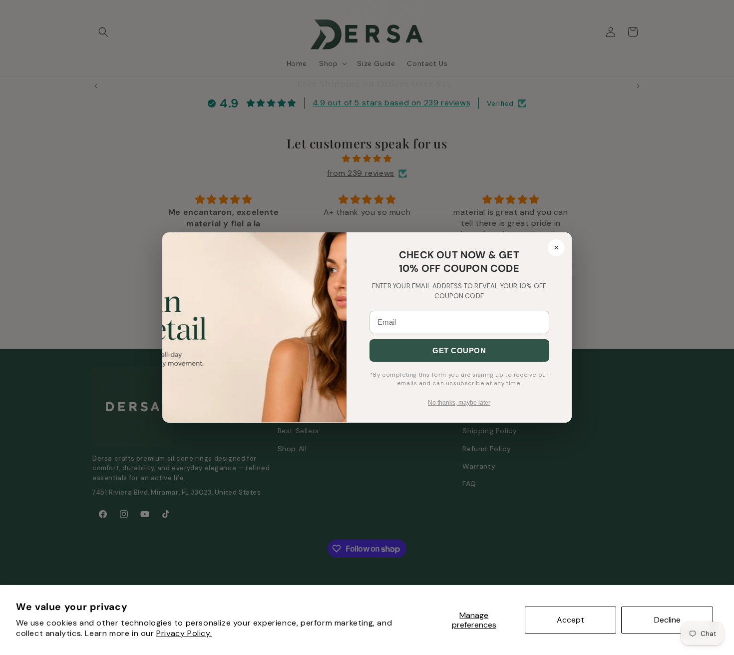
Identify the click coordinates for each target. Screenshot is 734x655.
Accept (570, 620)
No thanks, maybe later (459, 402)
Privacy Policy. (184, 633)
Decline (667, 620)
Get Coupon (459, 350)
